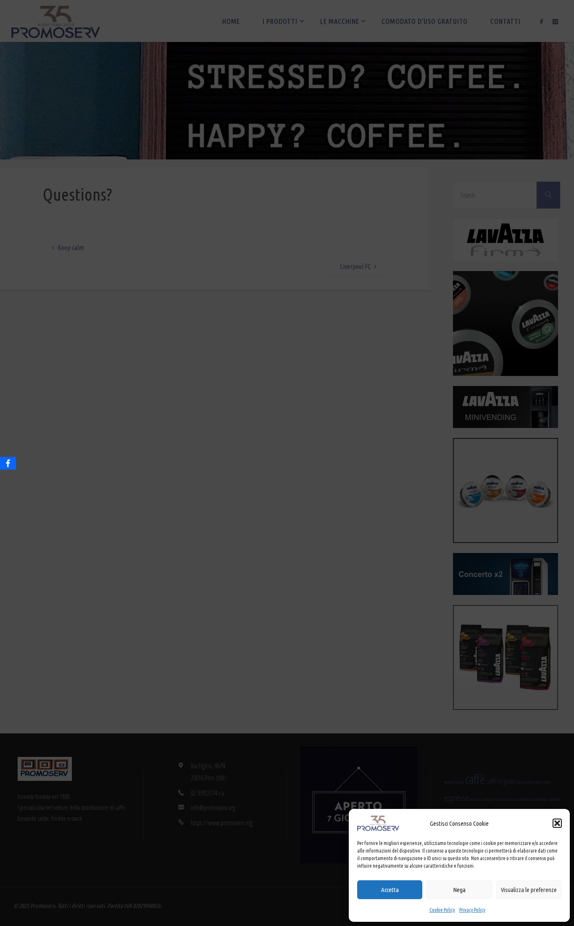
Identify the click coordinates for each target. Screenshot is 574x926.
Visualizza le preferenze (529, 889)
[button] (557, 823)
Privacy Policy (472, 910)
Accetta (390, 889)
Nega (459, 889)
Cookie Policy (442, 910)
